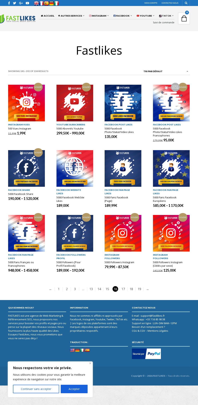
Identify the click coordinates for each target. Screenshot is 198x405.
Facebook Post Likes (118, 124)
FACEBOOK (123, 15)
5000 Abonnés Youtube (70, 128)
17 (123, 289)
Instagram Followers (112, 256)
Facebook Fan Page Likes (117, 192)
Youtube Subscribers (70, 124)
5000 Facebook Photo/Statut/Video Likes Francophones (167, 132)
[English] (72, 350)
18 (131, 289)
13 (91, 289)
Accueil (48, 15)
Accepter (74, 389)
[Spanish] (87, 350)
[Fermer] (90, 363)
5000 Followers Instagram (119, 262)
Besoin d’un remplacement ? (148, 327)
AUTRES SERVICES (71, 15)
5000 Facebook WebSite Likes (70, 199)
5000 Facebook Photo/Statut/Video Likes (119, 130)
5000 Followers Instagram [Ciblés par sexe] (168, 263)
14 (99, 289)
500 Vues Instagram (19, 128)
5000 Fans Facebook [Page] (116, 199)
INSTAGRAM (98, 15)
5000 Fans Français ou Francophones (21, 263)
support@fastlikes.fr (153, 315)
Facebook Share (19, 190)
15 (107, 289)
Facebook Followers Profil (70, 256)
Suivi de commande (163, 22)
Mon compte (150, 3)
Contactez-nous (170, 3)
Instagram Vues (19, 124)
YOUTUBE (145, 15)
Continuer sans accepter (36, 389)
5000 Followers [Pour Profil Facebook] (68, 263)
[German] (77, 350)
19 (139, 289)
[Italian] (82, 350)
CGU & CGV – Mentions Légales (150, 330)
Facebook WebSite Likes (68, 192)
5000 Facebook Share (20, 194)
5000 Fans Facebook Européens (165, 199)
